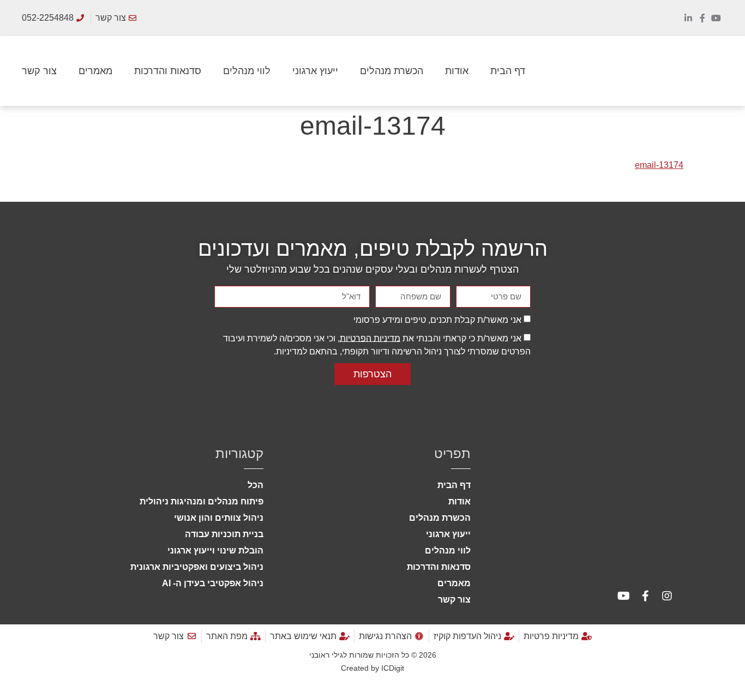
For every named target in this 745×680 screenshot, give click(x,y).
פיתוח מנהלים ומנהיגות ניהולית (201, 501)
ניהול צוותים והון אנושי (218, 517)
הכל (255, 485)
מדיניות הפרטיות (370, 337)
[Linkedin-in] (688, 18)
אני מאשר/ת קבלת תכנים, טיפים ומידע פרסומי (437, 319)
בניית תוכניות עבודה (224, 534)
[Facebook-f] (702, 18)
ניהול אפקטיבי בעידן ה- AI (212, 583)
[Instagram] (667, 596)
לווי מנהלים (247, 70)
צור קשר (39, 70)
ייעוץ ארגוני (315, 70)
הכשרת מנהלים (391, 70)
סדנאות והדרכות (167, 70)
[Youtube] (716, 18)
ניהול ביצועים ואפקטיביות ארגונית (196, 566)
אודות (456, 70)
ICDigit (392, 668)
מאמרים (95, 70)
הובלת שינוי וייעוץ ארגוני (215, 550)
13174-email (659, 165)
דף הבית (507, 70)
